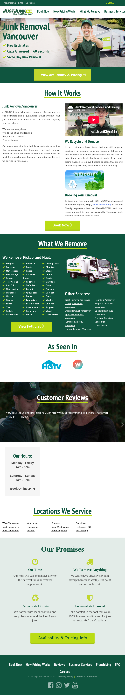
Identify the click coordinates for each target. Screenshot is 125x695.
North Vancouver (11, 527)
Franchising (9, 2)
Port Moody (82, 530)
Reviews (59, 664)
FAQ (20, 2)
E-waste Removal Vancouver (78, 329)
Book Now (43, 11)
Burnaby (55, 523)
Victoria (31, 530)
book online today (102, 204)
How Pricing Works (64, 11)
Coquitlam (81, 523)
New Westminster (60, 527)
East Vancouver (10, 530)
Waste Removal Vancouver (78, 310)
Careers (30, 2)
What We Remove (90, 11)
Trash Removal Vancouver (77, 299)
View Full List (30, 326)
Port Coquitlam (59, 530)
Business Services (80, 664)
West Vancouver (10, 523)
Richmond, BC (83, 527)
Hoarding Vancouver (105, 299)
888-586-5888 (111, 3)
